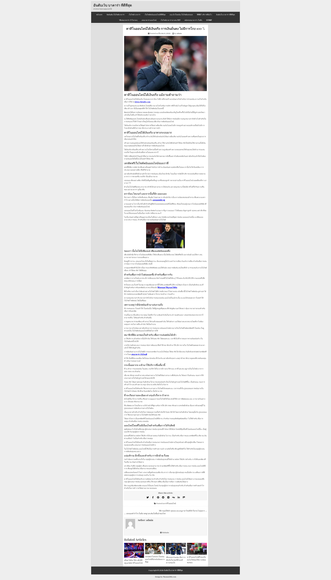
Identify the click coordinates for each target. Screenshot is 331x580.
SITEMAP (209, 20)
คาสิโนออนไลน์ (170, 503)
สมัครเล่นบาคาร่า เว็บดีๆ (193, 20)
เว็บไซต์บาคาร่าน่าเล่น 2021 (170, 20)
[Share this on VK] (168, 497)
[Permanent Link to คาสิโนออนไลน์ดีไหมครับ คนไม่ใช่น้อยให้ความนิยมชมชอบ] (197, 549)
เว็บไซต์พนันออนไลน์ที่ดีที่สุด (155, 14)
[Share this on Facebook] (153, 497)
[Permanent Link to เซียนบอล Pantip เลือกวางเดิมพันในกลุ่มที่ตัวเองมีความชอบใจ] (176, 549)
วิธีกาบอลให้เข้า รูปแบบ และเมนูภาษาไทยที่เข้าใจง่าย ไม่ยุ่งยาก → (183, 511)
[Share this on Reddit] (163, 497)
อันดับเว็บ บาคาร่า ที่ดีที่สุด (112, 5)
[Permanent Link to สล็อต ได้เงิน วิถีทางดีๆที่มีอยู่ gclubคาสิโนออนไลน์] (134, 550)
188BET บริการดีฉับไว (204, 14)
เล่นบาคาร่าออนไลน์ (149, 20)
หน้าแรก (99, 14)
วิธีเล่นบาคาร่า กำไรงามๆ (128, 20)
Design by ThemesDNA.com (165, 577)
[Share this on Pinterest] (158, 497)
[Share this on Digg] (173, 497)
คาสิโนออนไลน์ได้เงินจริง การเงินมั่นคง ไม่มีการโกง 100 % (165, 28)
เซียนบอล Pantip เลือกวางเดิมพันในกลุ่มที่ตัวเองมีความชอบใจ (175, 560)
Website (165, 533)
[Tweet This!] (148, 497)
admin (179, 33)
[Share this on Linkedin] (179, 497)
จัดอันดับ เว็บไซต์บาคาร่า (116, 14)
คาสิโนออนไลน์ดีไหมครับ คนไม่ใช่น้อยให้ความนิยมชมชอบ (196, 560)
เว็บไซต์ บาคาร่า (135, 14)
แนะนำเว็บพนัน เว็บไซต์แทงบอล (181, 14)
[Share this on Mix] (184, 497)
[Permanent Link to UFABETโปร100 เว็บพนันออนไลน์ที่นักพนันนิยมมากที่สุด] (155, 548)
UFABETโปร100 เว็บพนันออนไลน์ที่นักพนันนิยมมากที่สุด (155, 559)
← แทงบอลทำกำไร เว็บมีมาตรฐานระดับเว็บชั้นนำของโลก (145, 514)
